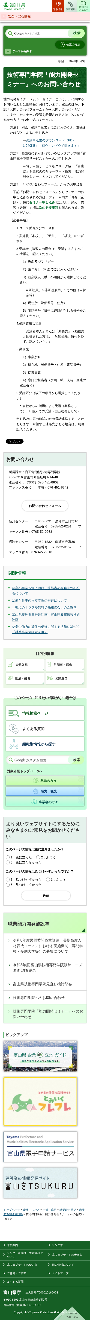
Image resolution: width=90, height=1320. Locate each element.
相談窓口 (61, 678)
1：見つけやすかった (26, 879)
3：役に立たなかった (26, 862)
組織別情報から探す (39, 744)
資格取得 (22, 665)
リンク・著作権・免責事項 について (25, 1255)
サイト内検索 (10, 33)
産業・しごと (31, 1210)
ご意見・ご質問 (16, 1273)
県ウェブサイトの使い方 (22, 1264)
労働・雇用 (50, 1210)
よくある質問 (33, 729)
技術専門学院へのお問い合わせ (39, 998)
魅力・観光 (49, 791)
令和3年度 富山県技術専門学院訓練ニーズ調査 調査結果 (47, 967)
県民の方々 (48, 780)
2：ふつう (48, 857)
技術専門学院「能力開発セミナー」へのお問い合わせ (48, 1014)
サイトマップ (60, 1273)
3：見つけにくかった (26, 885)
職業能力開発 (68, 1210)
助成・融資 (22, 678)
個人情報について (63, 1264)
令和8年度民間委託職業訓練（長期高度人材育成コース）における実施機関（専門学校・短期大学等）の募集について (48, 945)
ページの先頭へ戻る (69, 1313)
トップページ (11, 1210)
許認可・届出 (63, 665)
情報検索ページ (35, 713)
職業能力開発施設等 (29, 923)
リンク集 (57, 1245)
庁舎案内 (12, 1245)
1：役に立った (21, 857)
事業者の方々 (48, 802)
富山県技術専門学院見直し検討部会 (42, 984)
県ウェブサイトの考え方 (67, 1254)
